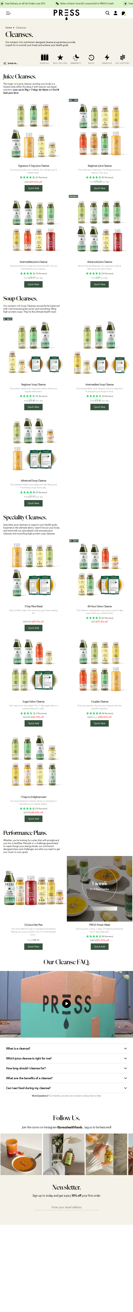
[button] (33, 177)
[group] (44, 57)
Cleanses (21, 27)
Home (8, 27)
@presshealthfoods (69, 1127)
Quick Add (33, 188)
